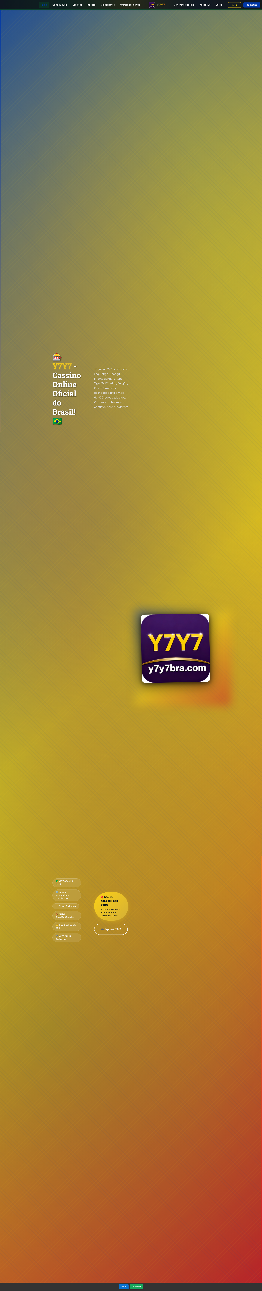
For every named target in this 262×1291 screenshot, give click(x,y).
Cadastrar (251, 5)
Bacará (91, 4)
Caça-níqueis (59, 4)
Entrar (219, 4)
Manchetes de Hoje (184, 4)
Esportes (77, 4)
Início (44, 4)
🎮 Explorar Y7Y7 (111, 929)
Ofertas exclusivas (130, 4)
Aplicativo (205, 4)
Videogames (108, 4)
